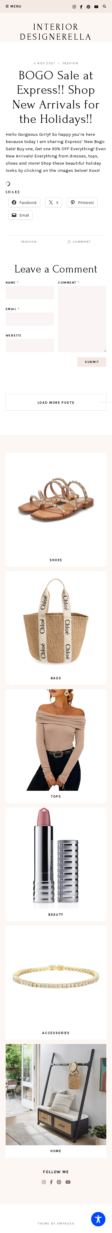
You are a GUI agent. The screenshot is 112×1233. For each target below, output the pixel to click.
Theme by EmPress (56, 1223)
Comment (81, 242)
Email (13, 309)
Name (12, 283)
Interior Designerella (56, 32)
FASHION (71, 63)
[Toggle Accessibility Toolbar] (98, 1219)
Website (14, 335)
